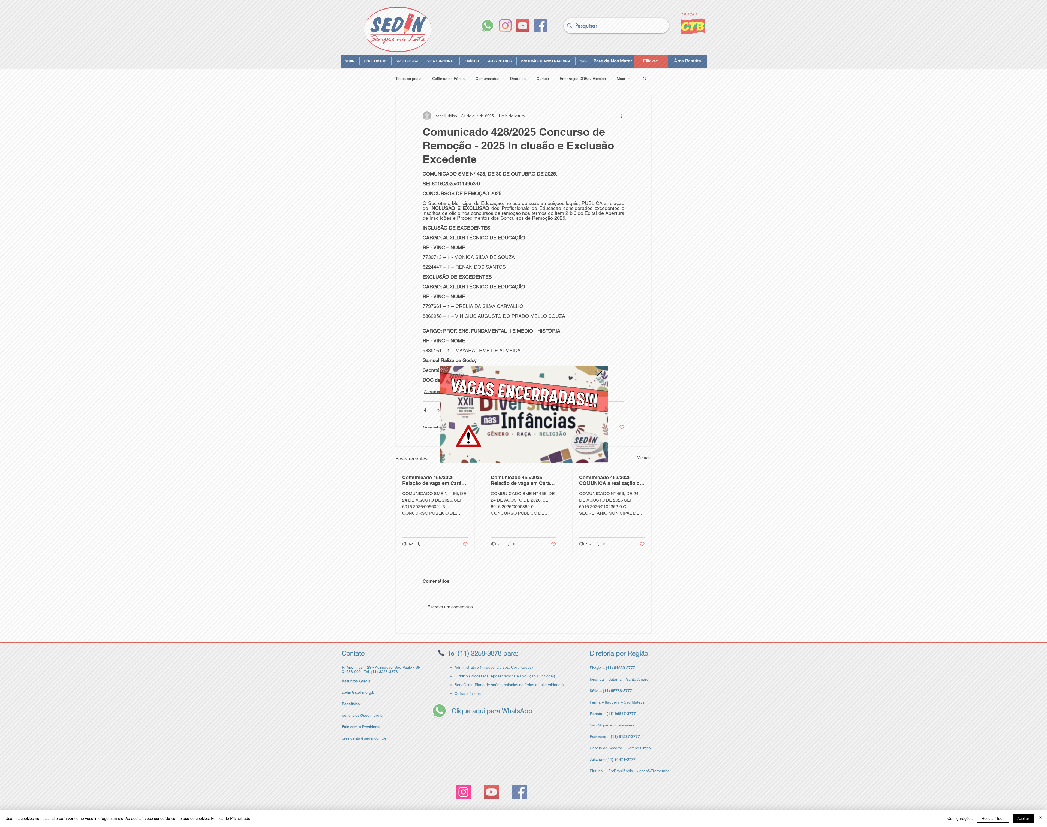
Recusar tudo (993, 818)
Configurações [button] (960, 818)
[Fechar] (1040, 818)
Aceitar (1023, 818)
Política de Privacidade (230, 818)
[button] (600, 373)
